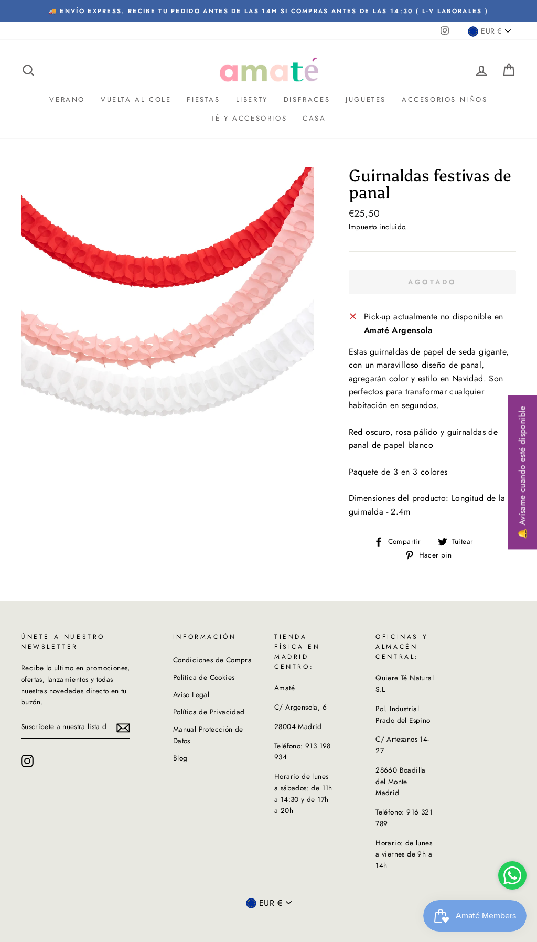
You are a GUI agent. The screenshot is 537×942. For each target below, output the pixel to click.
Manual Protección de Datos (208, 735)
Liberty (252, 99)
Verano (67, 99)
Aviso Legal (191, 694)
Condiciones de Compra (212, 660)
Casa (314, 118)
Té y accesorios (249, 118)
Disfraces (307, 99)
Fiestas (203, 99)
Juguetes (366, 99)
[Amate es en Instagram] (27, 761)
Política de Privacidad (209, 711)
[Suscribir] (123, 727)
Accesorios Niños (445, 99)
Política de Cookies (204, 677)
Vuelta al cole (136, 99)
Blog (180, 758)
